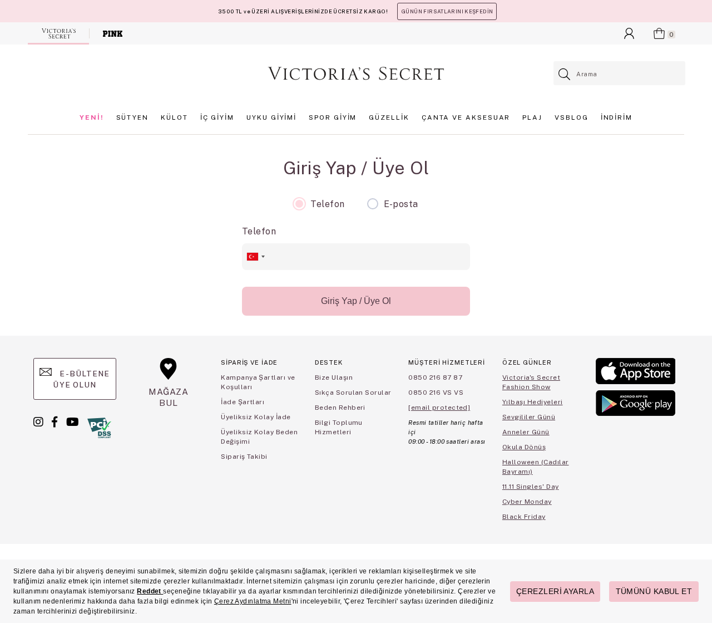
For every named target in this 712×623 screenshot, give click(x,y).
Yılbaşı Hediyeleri (532, 402)
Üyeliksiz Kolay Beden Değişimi (259, 436)
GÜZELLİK (389, 117)
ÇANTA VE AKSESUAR (466, 117)
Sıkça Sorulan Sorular (353, 392)
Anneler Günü (526, 432)
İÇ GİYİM (217, 117)
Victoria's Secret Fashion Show (531, 382)
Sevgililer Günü (528, 417)
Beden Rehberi (340, 407)
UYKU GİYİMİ (271, 117)
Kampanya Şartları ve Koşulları (258, 382)
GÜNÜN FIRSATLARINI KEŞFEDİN (447, 11)
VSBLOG (572, 117)
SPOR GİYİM (333, 117)
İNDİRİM (616, 117)
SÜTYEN (132, 117)
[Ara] (564, 74)
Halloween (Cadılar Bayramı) (535, 466)
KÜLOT (174, 117)
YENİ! (92, 117)
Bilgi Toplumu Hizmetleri (339, 427)
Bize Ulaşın (334, 377)
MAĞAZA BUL (169, 397)
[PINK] (113, 33)
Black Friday (524, 517)
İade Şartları (242, 402)
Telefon (259, 231)
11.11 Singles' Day (530, 486)
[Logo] (356, 73)
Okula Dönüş (524, 447)
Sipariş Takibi (244, 456)
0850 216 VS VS (435, 392)
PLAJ (532, 117)
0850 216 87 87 (435, 377)
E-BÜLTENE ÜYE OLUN (81, 379)
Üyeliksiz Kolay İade (256, 417)
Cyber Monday (527, 502)
